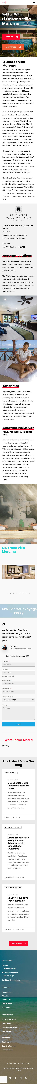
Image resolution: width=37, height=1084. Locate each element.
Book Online (6, 1042)
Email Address (6, 680)
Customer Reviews (9, 1027)
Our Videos (6, 1031)
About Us (5, 996)
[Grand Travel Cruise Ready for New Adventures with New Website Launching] (18, 852)
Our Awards (6, 1023)
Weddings (6, 1008)
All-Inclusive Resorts (13, 888)
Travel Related (10, 773)
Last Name (5, 669)
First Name (5, 661)
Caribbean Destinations (11, 980)
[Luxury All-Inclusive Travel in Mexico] (18, 908)
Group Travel (7, 1004)
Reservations (7, 1050)
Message (5, 705)
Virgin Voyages (10, 968)
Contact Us (6, 1000)
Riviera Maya (9, 976)
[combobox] (18, 700)
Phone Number (7, 688)
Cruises (5, 965)
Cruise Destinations (12, 827)
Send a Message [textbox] (10, 700)
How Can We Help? (8, 697)
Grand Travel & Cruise (12, 877)
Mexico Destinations (10, 973)
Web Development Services (12, 1068)
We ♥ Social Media (18, 740)
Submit (18, 724)
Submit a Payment (9, 1046)
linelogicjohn (10, 817)
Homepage (6, 992)
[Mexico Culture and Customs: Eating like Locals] (18, 794)
